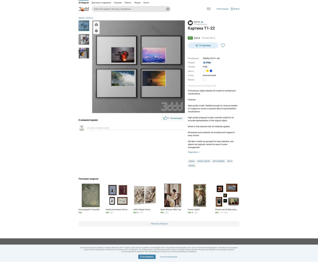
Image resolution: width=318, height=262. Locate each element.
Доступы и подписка (101, 2)
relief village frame (141, 209)
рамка (192, 165)
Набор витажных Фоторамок (117, 209)
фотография (218, 161)
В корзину (205, 45)
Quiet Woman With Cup (170, 209)
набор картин (203, 161)
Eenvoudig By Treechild (89, 209)
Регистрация (222, 9)
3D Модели (84, 2)
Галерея (118, 2)
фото (229, 161)
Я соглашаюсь (147, 257)
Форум (137, 2)
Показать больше (159, 223)
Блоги (146, 2)
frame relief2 (194, 209)
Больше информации (168, 257)
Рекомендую (175, 118)
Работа (128, 2)
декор (191, 161)
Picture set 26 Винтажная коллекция (227, 209)
